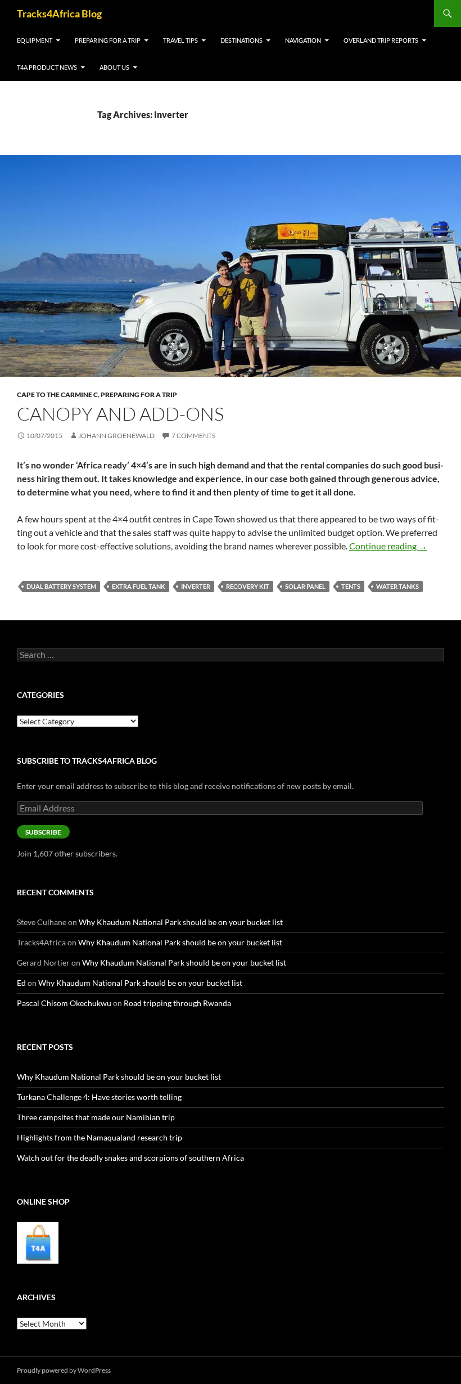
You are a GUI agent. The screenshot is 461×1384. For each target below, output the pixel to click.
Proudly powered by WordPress (64, 1370)
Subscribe (43, 832)
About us (114, 67)
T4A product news (47, 67)
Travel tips (180, 40)
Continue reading (388, 545)
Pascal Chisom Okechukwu (64, 1003)
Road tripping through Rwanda (177, 1003)
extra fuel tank (138, 586)
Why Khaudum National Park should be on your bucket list (181, 922)
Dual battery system (61, 586)
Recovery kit (247, 586)
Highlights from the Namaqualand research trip (99, 1137)
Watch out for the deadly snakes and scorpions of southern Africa (130, 1157)
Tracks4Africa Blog (59, 13)
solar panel (305, 586)
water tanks (397, 586)
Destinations (241, 40)
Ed (21, 983)
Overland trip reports (381, 40)
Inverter (195, 586)
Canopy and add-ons (120, 413)
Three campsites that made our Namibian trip (96, 1117)
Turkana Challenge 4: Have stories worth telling (99, 1097)
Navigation (303, 40)
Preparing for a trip (108, 40)
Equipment (34, 40)
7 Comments (193, 435)
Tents (350, 586)
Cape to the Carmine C (57, 394)
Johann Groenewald (116, 435)
